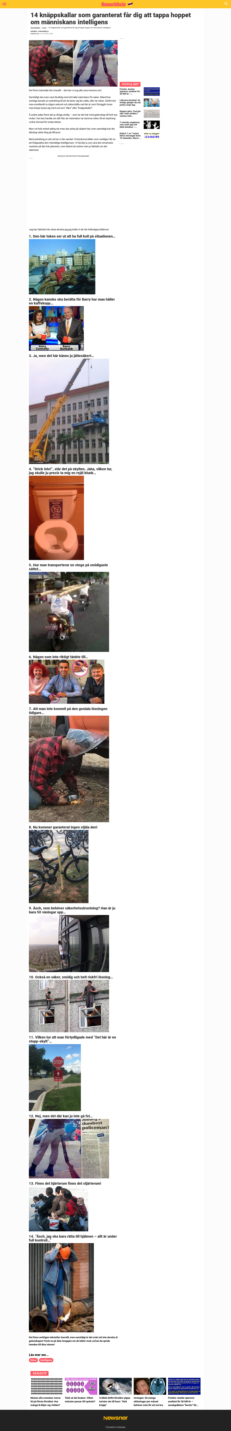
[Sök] (226, 4)
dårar (33, 1360)
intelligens (46, 1360)
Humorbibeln (35, 28)
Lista (44, 28)
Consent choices (115, 1427)
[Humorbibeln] (114, 4)
